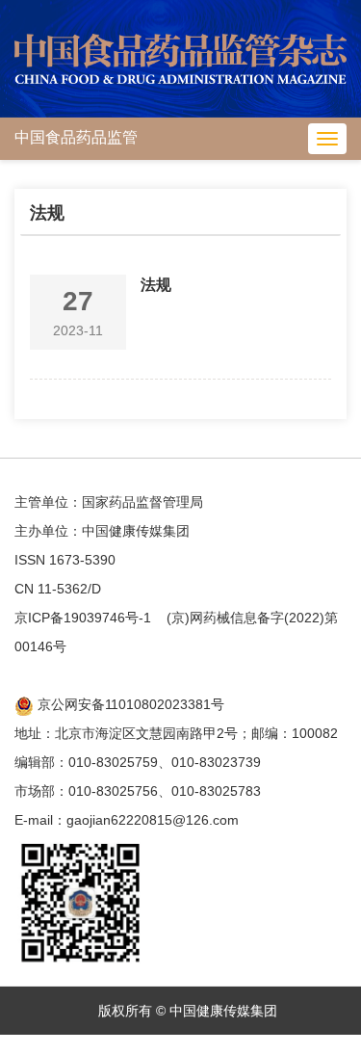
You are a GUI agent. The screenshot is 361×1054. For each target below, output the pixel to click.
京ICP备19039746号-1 (82, 617)
